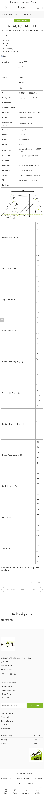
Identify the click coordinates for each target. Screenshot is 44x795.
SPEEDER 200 (7, 620)
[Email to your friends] (43, 582)
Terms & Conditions (23, 778)
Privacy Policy (7, 686)
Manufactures (5, 728)
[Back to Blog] (22, 589)
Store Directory (18, 783)
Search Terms (6, 694)
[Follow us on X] (3, 674)
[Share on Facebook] (35, 582)
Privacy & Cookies (7, 778)
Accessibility (38, 778)
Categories (25, 793)
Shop (5, 793)
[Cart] (41, 7)
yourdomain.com (7, 669)
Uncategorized (12, 14)
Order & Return (7, 698)
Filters (15, 793)
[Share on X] (31, 582)
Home (3, 14)
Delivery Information (9, 682)
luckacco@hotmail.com (11, 30)
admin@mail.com (7, 665)
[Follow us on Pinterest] (11, 674)
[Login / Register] (38, 7)
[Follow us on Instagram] (15, 674)
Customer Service (7, 713)
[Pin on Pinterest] (39, 582)
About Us (29, 783)
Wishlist (37, 793)
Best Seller (4, 725)
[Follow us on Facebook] (7, 674)
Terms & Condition (8, 690)
